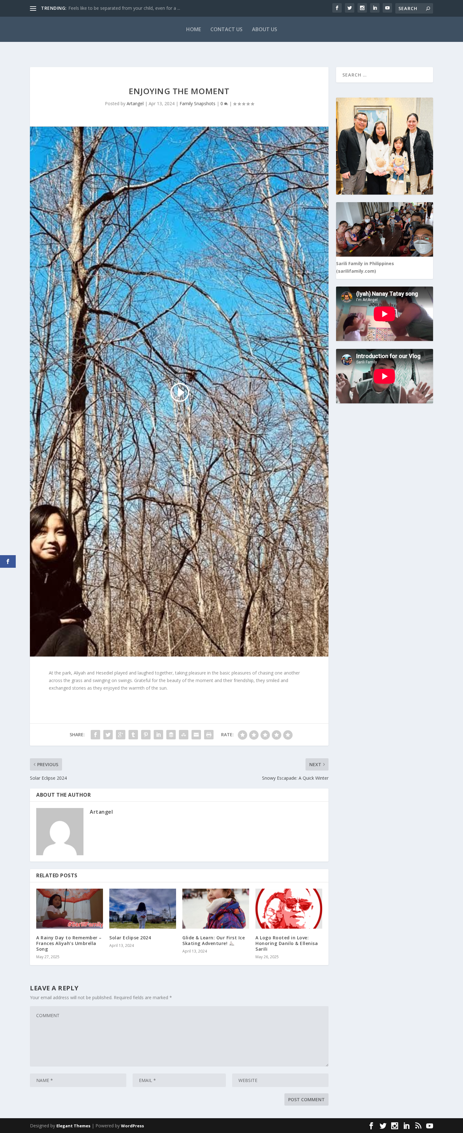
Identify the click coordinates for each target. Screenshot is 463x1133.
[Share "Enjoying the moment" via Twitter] (108, 734)
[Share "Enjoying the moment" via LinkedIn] (158, 734)
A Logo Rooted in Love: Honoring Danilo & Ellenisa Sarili (286, 943)
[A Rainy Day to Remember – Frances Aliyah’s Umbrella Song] (69, 909)
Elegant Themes (73, 1126)
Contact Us (226, 29)
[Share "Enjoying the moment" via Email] (196, 734)
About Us (264, 29)
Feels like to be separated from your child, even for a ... (124, 8)
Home (193, 29)
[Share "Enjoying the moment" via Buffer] (171, 734)
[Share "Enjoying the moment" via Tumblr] (133, 734)
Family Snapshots (197, 103)
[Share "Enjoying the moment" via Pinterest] (146, 734)
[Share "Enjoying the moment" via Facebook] (95, 734)
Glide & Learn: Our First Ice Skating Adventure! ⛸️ (213, 940)
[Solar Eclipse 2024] (142, 909)
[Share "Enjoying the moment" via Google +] (120, 734)
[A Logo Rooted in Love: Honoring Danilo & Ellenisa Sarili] (288, 909)
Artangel (135, 103)
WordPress (132, 1126)
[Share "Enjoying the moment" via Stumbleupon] (183, 734)
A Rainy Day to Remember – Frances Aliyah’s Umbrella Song (69, 943)
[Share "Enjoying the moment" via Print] (209, 734)
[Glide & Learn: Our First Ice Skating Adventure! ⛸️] (215, 909)
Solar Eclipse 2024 (130, 938)
